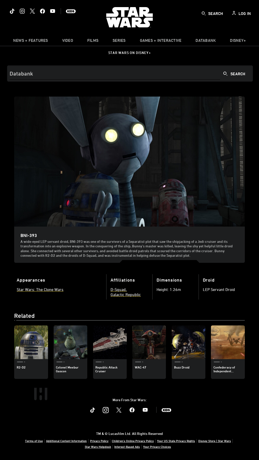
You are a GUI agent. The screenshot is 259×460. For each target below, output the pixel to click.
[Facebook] (42, 11)
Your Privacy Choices (157, 446)
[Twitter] (32, 11)
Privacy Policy (99, 441)
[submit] (203, 13)
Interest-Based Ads (127, 446)
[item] (30, 41)
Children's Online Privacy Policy (133, 441)
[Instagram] (22, 11)
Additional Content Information (66, 441)
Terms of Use (34, 441)
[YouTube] (52, 11)
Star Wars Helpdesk (98, 446)
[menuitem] (67, 41)
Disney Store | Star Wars (214, 441)
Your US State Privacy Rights (176, 441)
